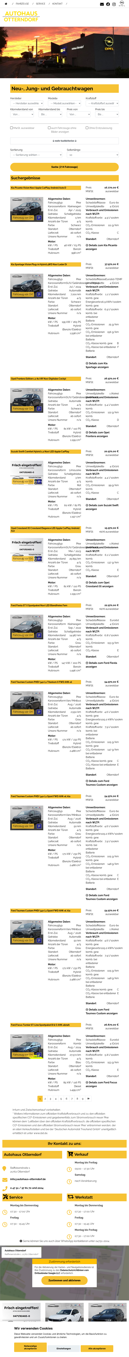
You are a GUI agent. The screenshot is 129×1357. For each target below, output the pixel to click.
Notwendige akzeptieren (30, 1347)
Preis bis (100, 109)
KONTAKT (57, 4)
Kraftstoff (91, 98)
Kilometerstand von (21, 109)
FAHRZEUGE (22, 4)
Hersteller (16, 98)
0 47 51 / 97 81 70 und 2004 (26, 1187)
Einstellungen (64, 1348)
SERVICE (40, 4)
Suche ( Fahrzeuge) (64, 166)
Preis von (72, 109)
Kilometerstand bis (49, 109)
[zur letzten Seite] (88, 1099)
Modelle (52, 98)
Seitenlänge (73, 149)
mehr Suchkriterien (64, 141)
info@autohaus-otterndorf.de (28, 1179)
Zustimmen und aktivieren (64, 1280)
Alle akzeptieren (97, 1348)
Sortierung (16, 149)
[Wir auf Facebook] (108, 3)
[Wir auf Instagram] (114, 3)
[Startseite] (122, 3)
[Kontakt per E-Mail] (102, 3)
